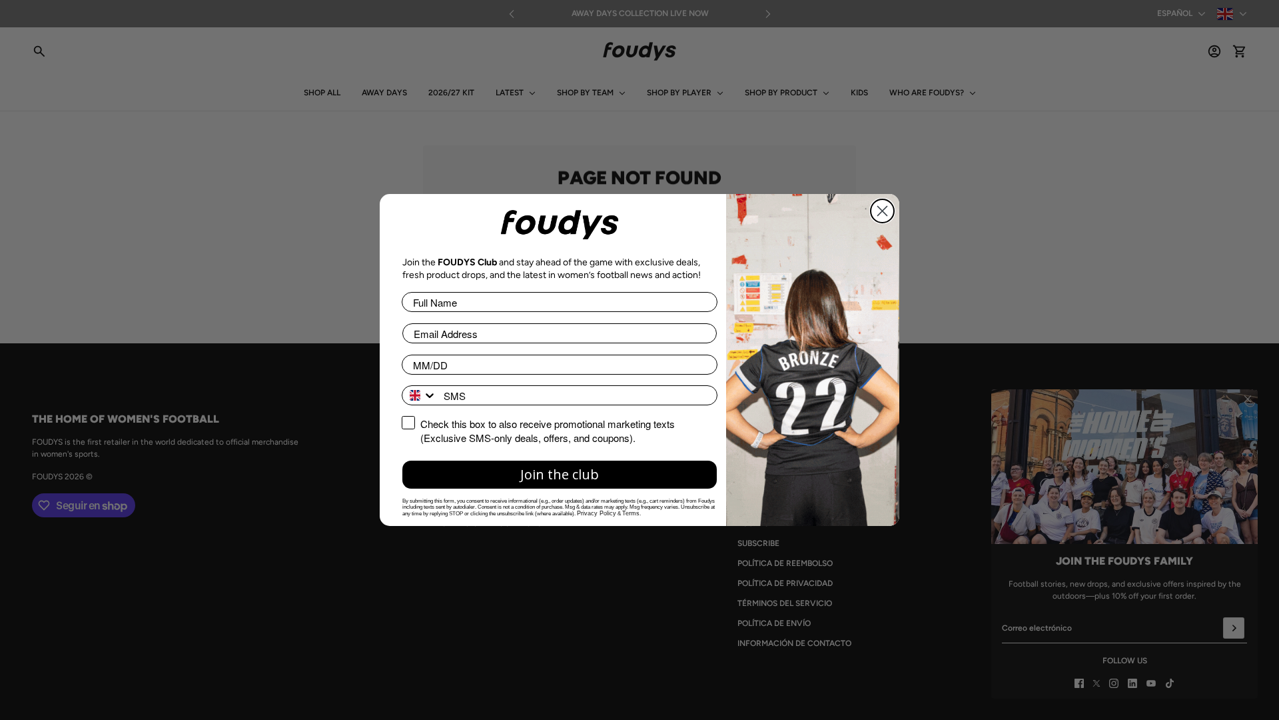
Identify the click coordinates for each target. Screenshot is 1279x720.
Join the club (559, 474)
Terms (631, 513)
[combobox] (419, 395)
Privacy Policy (596, 513)
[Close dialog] (882, 211)
